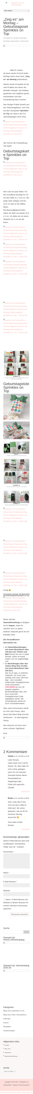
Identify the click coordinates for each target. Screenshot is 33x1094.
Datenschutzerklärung (11, 1056)
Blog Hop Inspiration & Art (13, 1011)
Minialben (7, 1027)
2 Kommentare (24, 41)
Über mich (8, 1049)
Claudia (8, 38)
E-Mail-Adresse (10, 882)
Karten (6, 1023)
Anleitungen (23, 38)
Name (6, 873)
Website (6, 891)
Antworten (25, 791)
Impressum (8, 1052)
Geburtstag (6, 41)
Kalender (7, 1019)
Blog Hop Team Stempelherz (15, 1015)
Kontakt (7, 1045)
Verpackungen (15, 41)
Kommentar (8, 852)
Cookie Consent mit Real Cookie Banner (16, 1092)
